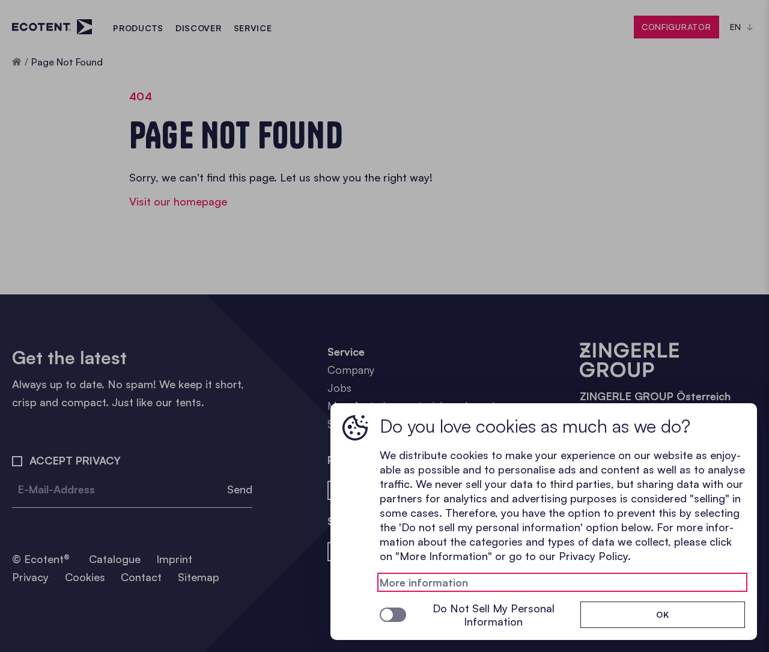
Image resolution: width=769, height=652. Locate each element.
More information (424, 582)
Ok (662, 614)
